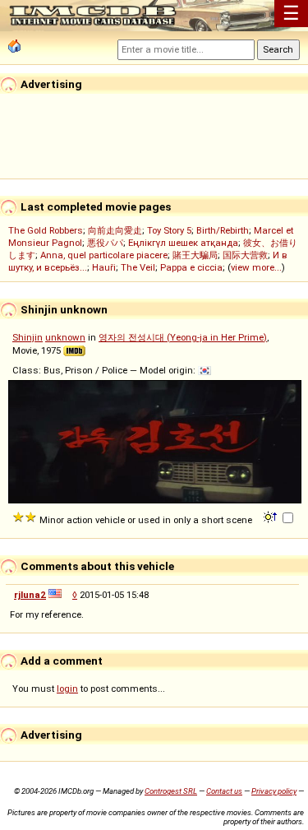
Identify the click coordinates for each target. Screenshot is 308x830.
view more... (256, 267)
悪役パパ (105, 242)
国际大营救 (245, 255)
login (67, 688)
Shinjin (27, 337)
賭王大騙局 (195, 255)
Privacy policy (274, 790)
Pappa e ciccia (191, 267)
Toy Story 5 (169, 230)
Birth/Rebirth (222, 230)
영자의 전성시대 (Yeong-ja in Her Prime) (183, 337)
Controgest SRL (171, 790)
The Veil (138, 267)
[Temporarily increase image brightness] (271, 516)
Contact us (224, 790)
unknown (65, 337)
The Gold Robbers (45, 230)
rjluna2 (30, 594)
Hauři (104, 267)
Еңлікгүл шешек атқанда (183, 242)
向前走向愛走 (115, 230)
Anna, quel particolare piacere (104, 255)
